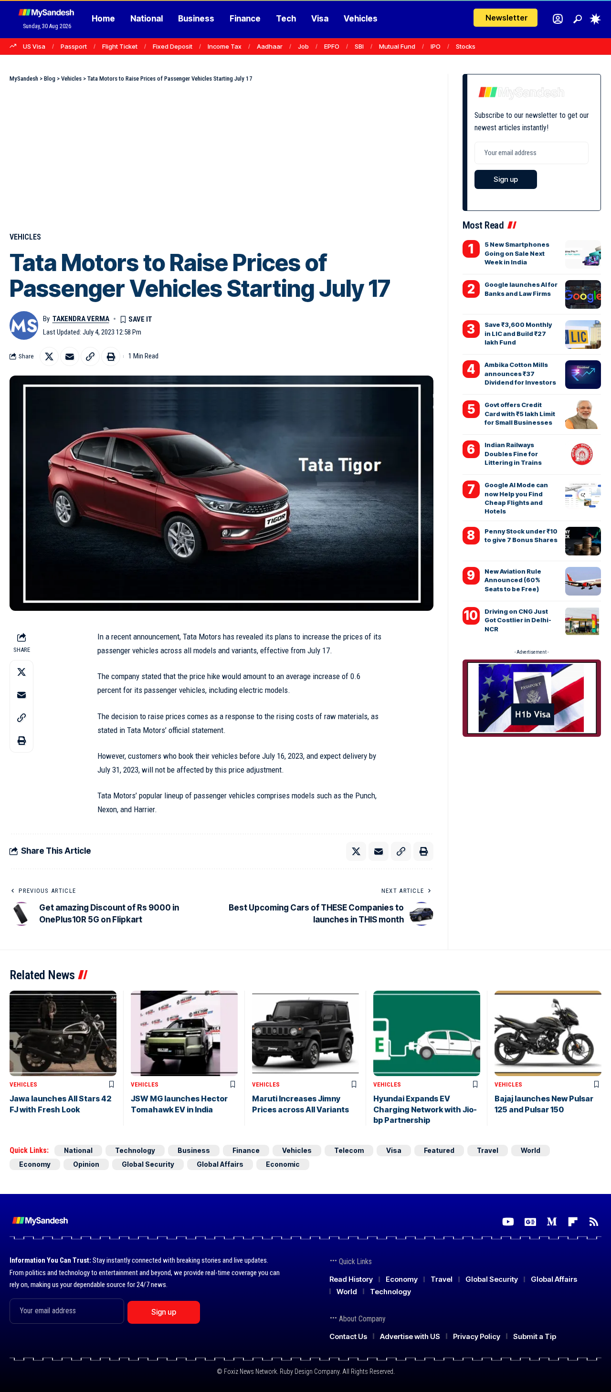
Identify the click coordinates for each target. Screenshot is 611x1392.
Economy (35, 1164)
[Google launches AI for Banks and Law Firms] (583, 294)
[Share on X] (49, 356)
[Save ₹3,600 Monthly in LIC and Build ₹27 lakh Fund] (583, 334)
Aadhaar (270, 46)
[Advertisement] (221, 155)
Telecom (349, 1150)
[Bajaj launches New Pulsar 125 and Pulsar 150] (548, 1033)
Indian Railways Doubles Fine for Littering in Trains (513, 453)
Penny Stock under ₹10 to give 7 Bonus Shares (521, 535)
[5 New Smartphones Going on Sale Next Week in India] (583, 254)
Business (194, 1150)
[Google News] (530, 1222)
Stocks (465, 46)
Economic (283, 1164)
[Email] (69, 356)
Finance (246, 1150)
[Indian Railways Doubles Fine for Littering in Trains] (583, 454)
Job (303, 46)
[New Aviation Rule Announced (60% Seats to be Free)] (583, 581)
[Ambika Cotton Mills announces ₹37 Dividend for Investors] (583, 374)
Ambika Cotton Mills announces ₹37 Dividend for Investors (520, 373)
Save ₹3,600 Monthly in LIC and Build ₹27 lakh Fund (518, 333)
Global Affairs (220, 1164)
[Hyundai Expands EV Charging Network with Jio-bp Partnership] (426, 1033)
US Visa (34, 46)
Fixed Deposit (172, 46)
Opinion (86, 1164)
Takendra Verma (81, 318)
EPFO (331, 46)
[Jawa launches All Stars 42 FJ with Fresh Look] (63, 1033)
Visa (393, 1150)
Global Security (148, 1164)
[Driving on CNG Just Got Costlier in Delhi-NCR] (583, 621)
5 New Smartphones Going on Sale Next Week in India (517, 253)
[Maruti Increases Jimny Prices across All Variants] (305, 1033)
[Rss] (593, 1222)
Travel (487, 1150)
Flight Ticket (119, 46)
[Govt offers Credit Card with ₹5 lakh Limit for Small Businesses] (583, 414)
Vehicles (25, 236)
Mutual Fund (397, 46)
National (78, 1150)
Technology (135, 1150)
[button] (577, 19)
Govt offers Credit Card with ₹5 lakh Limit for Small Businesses (520, 413)
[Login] (558, 19)
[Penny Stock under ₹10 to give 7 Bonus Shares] (583, 541)
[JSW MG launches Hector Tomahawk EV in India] (184, 1033)
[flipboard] (572, 1222)
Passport (74, 46)
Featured (439, 1150)
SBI (359, 46)
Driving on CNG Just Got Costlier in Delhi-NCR (518, 619)
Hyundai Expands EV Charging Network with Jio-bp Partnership (425, 1109)
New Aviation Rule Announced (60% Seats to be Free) (513, 579)
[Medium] (551, 1222)
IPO (436, 46)
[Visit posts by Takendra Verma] (24, 325)
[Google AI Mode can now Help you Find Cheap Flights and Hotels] (583, 495)
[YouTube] (508, 1222)
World (530, 1150)
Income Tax (225, 46)
